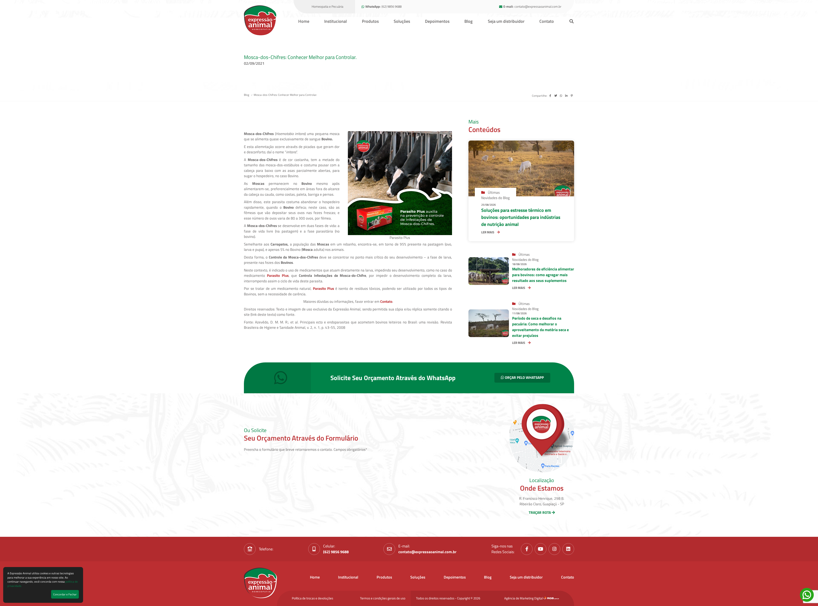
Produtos (370, 21)
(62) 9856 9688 (392, 6)
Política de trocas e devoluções (312, 598)
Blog (468, 21)
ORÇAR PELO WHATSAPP (524, 377)
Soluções (402, 21)
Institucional (335, 21)
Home (303, 21)
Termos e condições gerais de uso (382, 598)
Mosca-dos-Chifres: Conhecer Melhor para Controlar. (285, 95)
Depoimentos (437, 21)
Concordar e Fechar (65, 594)
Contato (546, 21)
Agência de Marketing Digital (523, 598)
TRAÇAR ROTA (540, 512)
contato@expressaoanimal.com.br (537, 6)
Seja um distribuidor (506, 21)
